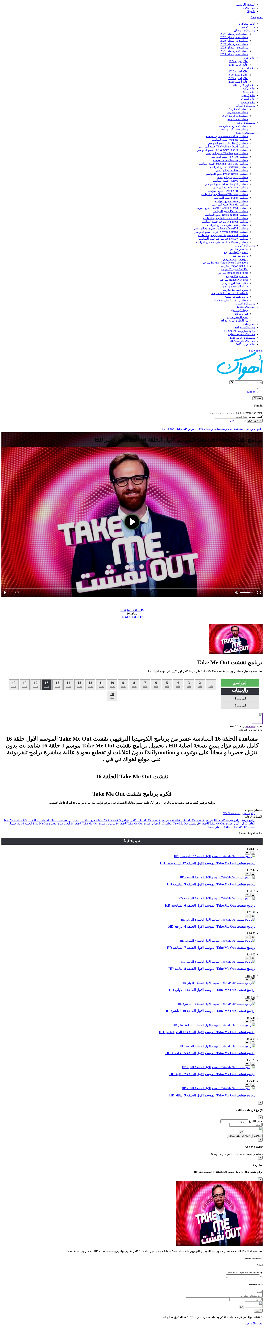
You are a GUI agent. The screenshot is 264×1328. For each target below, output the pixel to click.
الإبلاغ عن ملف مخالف (239, 1136)
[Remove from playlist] (247, 852)
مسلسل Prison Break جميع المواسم (227, 173)
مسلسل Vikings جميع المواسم (230, 139)
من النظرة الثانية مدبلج (234, 320)
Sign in (251, 11)
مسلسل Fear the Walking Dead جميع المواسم (221, 207)
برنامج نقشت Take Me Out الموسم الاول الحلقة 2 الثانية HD (212, 1074)
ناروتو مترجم (240, 255)
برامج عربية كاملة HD (227, 820)
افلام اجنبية (248, 68)
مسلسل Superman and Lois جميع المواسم (223, 163)
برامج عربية (248, 820)
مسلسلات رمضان (244, 30)
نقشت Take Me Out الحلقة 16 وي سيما (33, 823)
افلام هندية (249, 91)
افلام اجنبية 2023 (238, 81)
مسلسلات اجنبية (245, 132)
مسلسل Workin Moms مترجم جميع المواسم (222, 242)
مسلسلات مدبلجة (245, 327)
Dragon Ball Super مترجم (233, 272)
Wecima (250, 726)
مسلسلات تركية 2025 (242, 341)
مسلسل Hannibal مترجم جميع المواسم (225, 221)
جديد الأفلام (248, 27)
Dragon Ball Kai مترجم (234, 269)
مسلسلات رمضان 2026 (234, 33)
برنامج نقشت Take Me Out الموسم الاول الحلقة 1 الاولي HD (212, 990)
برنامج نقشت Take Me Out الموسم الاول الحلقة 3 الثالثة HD (212, 1095)
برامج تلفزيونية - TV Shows (239, 330)
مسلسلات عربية (238, 108)
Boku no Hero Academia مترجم (229, 293)
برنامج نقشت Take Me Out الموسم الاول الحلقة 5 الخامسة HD (210, 1053)
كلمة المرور (256, 416)
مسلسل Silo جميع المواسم (232, 170)
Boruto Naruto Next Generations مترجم (225, 262)
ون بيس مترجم (239, 248)
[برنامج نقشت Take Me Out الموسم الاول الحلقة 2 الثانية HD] (218, 1067)
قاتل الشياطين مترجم (235, 283)
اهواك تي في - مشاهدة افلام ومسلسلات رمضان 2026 (229, 428)
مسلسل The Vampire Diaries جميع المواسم (222, 149)
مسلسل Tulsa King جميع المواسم (228, 143)
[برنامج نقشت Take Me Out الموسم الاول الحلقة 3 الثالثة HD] (218, 1088)
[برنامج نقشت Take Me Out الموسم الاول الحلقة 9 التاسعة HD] (217, 877)
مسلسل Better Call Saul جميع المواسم (225, 218)
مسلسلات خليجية (238, 119)
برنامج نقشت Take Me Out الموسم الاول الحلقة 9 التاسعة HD (211, 884)
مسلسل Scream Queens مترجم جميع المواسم (221, 231)
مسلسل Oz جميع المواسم (232, 177)
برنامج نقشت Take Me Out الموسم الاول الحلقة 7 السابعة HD (211, 948)
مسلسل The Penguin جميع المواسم (227, 153)
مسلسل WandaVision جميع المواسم (226, 136)
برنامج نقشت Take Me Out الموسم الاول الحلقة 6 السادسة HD (210, 905)
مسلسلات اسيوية (245, 303)
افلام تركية (249, 88)
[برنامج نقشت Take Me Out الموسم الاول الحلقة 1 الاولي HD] (218, 982)
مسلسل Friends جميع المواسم (230, 204)
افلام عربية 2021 (238, 64)
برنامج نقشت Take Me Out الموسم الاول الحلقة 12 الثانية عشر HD (207, 863)
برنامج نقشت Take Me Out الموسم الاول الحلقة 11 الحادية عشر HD (207, 1032)
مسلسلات (249, 8)
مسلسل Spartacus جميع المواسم (229, 166)
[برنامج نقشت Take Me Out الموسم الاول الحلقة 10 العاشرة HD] (216, 1003)
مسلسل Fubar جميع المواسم (231, 197)
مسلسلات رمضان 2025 (234, 37)
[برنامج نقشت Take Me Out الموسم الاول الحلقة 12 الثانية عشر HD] (214, 856)
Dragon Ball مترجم (237, 276)
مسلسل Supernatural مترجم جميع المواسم (223, 235)
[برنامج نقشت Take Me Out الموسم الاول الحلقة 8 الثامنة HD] (218, 961)
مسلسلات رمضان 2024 (234, 44)
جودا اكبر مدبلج (239, 310)
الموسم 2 (240, 698)
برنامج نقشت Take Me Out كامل (149, 820)
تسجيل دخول (254, 420)
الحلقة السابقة (131, 610)
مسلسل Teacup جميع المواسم (230, 160)
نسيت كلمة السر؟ (237, 420)
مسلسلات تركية (245, 122)
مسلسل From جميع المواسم (231, 201)
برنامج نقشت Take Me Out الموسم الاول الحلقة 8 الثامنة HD (211, 969)
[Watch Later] (253, 852)
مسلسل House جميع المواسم (230, 187)
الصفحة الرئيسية (245, 4)
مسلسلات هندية (246, 306)
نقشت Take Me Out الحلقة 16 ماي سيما (231, 826)
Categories (257, 17)
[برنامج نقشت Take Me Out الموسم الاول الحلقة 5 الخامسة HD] (217, 1046)
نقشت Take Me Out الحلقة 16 (215, 823)
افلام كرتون (248, 95)
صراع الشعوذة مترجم (235, 286)
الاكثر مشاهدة (247, 23)
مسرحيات (249, 323)
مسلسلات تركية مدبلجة (234, 129)
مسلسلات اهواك (245, 105)
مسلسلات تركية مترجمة (233, 126)
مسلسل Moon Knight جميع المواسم (226, 184)
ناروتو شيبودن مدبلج (236, 296)
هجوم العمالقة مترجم (235, 289)
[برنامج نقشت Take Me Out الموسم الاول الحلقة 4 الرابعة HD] (218, 919)
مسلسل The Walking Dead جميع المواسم (223, 146)
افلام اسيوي (248, 98)
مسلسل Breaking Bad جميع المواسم (226, 214)
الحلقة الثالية (131, 616)
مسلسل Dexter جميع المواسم (230, 211)
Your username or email (249, 412)
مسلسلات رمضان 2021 (234, 54)
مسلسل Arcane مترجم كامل (231, 300)
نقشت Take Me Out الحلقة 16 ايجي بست (81, 823)
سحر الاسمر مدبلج (237, 317)
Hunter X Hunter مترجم (234, 279)
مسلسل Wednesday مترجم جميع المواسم (223, 238)
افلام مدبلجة (248, 102)
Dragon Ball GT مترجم (234, 265)
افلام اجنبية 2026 (238, 71)
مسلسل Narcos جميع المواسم (230, 180)
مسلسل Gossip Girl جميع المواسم (228, 190)
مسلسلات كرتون (245, 245)
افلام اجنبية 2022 (238, 78)
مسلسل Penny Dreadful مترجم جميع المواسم (221, 228)
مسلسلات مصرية (237, 112)
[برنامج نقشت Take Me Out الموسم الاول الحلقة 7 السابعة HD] (217, 940)
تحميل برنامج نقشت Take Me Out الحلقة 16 (53, 820)
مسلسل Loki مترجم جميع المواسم (227, 225)
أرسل (258, 1310)
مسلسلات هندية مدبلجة (241, 334)
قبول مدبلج (241, 313)
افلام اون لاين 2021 (244, 85)
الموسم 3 (240, 705)
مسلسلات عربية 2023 (235, 115)
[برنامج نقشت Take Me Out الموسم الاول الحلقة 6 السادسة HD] (217, 898)
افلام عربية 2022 (238, 61)
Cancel (257, 1136)
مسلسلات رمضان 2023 (234, 47)
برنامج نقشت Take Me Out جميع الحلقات (105, 820)
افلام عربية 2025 (245, 344)
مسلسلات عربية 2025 (242, 337)
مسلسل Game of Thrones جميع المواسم (224, 194)
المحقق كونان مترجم (235, 252)
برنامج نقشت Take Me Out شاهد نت (191, 820)
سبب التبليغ (256, 1121)
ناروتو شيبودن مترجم (235, 259)
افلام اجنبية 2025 (238, 74)
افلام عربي (248, 57)
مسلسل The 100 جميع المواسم (229, 156)
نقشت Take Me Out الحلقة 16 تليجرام (174, 823)
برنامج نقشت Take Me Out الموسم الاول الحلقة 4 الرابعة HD (211, 926)
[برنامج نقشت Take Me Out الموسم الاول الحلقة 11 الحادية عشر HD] (214, 1025)
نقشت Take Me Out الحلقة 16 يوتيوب (129, 823)
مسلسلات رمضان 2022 (234, 50)
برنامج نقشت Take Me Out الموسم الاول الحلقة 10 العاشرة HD (209, 1011)
